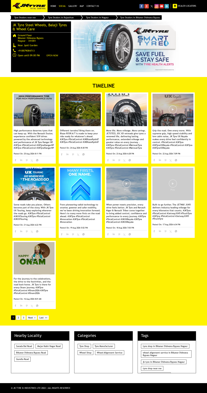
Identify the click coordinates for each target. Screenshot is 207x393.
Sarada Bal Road (24, 346)
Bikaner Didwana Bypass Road (31, 352)
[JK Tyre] (29, 6)
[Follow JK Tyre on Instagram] (156, 6)
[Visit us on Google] (146, 6)
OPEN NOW (52, 55)
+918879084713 (26, 50)
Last (41, 317)
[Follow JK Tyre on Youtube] (161, 6)
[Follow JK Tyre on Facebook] (141, 6)
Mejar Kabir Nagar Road (49, 346)
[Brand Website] (166, 6)
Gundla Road (22, 359)
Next (30, 317)
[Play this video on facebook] (34, 111)
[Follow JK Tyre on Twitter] (151, 6)
